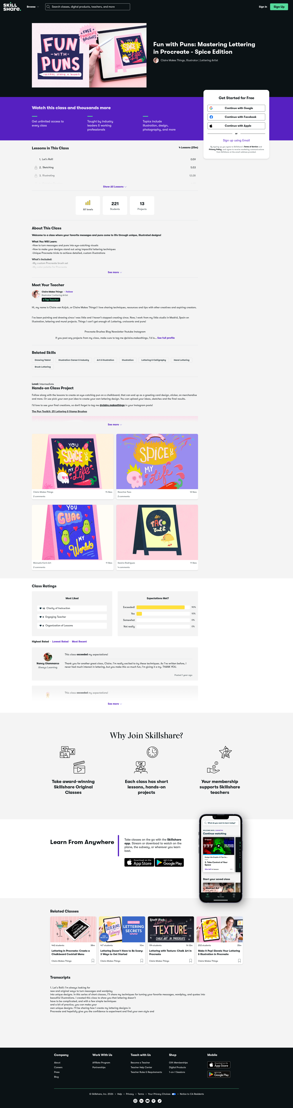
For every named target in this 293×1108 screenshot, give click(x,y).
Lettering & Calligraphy (153, 360)
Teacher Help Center (141, 1067)
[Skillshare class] (73, 929)
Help (119, 1094)
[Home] (12, 7)
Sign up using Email (236, 140)
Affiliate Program (101, 1062)
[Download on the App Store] (138, 862)
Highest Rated (40, 641)
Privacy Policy (215, 149)
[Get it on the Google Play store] (170, 862)
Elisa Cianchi (48, 701)
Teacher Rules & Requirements (146, 1072)
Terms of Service (251, 147)
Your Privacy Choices (159, 1094)
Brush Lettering (43, 367)
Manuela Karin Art (42, 563)
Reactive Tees (124, 492)
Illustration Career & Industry (73, 360)
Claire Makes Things (57, 291)
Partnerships (98, 1067)
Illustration (128, 360)
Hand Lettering (181, 360)
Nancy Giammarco (48, 663)
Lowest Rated (60, 641)
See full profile (166, 337)
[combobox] (87, 6)
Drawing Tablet (43, 360)
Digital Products (177, 1067)
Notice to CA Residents (192, 1094)
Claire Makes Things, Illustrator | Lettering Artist (189, 60)
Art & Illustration (105, 360)
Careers (58, 1067)
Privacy (130, 1094)
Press (57, 1072)
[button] (38, 6)
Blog (56, 1077)
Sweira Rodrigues (126, 563)
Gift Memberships (178, 1062)
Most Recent (79, 641)
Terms (141, 1094)
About (57, 1062)
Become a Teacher (140, 1062)
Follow (69, 291)
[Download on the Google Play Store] (223, 1074)
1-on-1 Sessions (177, 1072)
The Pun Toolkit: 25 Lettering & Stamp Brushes (59, 411)
